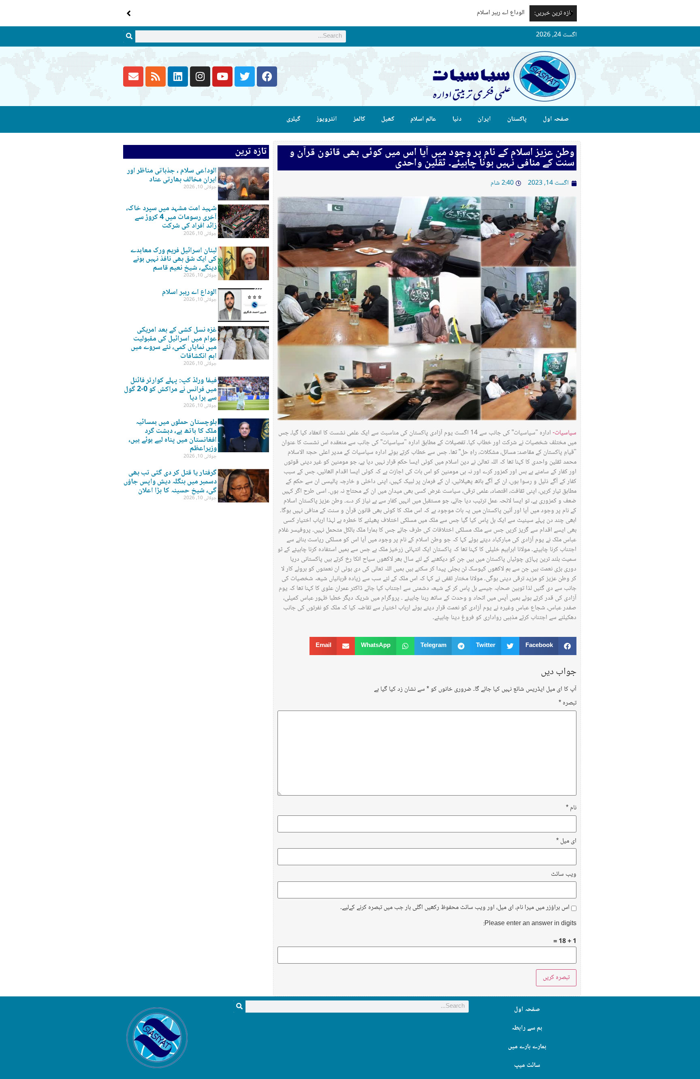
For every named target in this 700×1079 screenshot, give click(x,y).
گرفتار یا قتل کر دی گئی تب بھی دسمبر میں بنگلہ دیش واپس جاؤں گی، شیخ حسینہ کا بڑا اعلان (170, 481)
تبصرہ (567, 703)
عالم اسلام (423, 119)
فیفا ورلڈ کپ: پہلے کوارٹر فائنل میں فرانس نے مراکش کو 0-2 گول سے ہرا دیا (170, 389)
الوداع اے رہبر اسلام (501, 12)
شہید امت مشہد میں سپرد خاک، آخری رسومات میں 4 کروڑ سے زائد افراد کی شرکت (171, 217)
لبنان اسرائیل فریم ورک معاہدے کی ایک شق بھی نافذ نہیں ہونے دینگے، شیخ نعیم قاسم (173, 259)
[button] (571, 13)
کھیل (387, 119)
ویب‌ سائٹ (563, 874)
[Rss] (155, 76)
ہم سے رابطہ (527, 1028)
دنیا (456, 119)
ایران (484, 119)
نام (571, 808)
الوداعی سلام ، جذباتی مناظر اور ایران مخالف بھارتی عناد (172, 175)
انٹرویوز (326, 119)
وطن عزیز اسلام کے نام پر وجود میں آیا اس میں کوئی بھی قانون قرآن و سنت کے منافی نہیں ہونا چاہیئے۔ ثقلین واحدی (431, 158)
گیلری (293, 119)
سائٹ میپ (527, 1065)
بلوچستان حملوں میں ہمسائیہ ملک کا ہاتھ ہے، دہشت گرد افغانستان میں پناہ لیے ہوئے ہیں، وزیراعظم (172, 435)
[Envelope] (133, 76)
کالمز (359, 119)
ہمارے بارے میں (527, 1046)
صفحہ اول (556, 119)
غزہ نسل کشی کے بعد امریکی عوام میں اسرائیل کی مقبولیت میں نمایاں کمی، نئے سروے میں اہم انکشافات (174, 343)
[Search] (129, 36)
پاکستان (517, 119)
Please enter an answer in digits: (529, 924)
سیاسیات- (564, 433)
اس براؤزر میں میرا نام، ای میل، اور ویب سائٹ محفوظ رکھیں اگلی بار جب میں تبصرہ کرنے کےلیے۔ (455, 907)
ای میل (566, 841)
